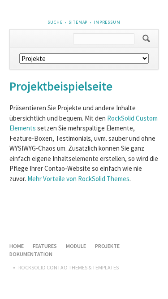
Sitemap (78, 22)
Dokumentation (30, 254)
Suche (54, 22)
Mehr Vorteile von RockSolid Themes (78, 178)
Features (45, 246)
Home (16, 246)
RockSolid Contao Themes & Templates (68, 267)
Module (76, 246)
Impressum (107, 22)
